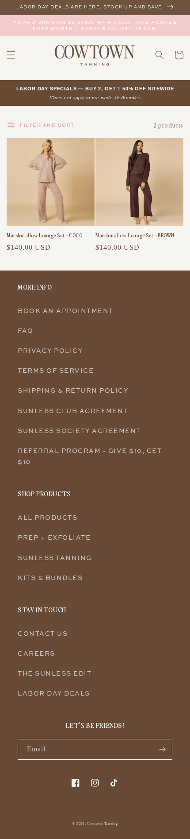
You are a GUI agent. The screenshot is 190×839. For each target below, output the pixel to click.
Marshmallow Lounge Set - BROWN (135, 235)
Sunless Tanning (55, 557)
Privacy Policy (50, 350)
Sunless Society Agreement (79, 430)
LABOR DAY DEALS (54, 693)
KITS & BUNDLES (50, 577)
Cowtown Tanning (102, 824)
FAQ (26, 330)
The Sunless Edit (54, 673)
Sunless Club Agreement (73, 410)
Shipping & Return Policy (73, 390)
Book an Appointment (66, 310)
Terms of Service (56, 370)
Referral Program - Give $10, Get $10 (90, 456)
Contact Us (43, 633)
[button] (11, 55)
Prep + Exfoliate (54, 537)
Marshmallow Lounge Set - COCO (44, 235)
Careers (36, 653)
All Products (47, 517)
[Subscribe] (162, 749)
